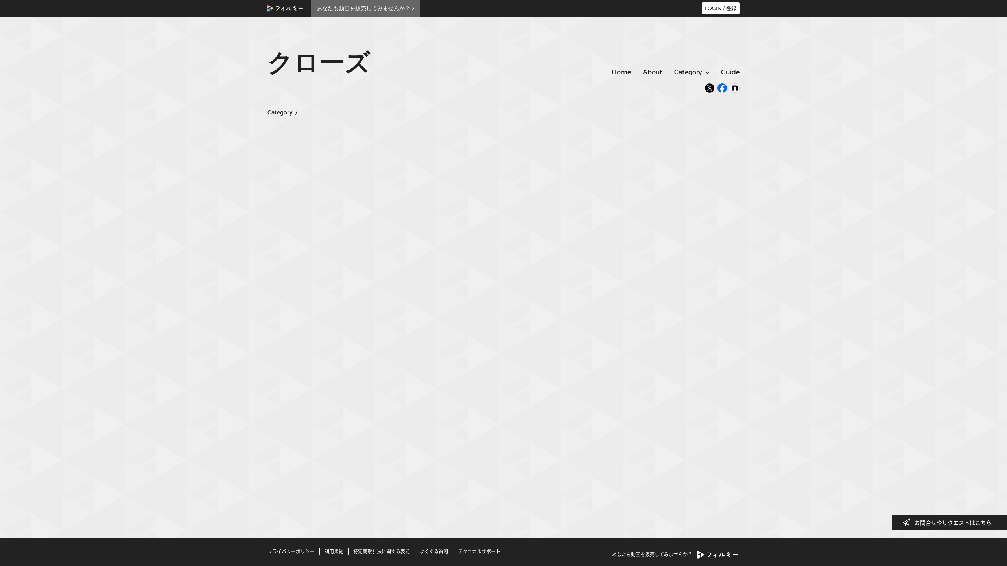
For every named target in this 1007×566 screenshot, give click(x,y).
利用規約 (334, 551)
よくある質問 (434, 551)
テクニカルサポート (479, 551)
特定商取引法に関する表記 (381, 551)
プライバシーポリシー (291, 551)
